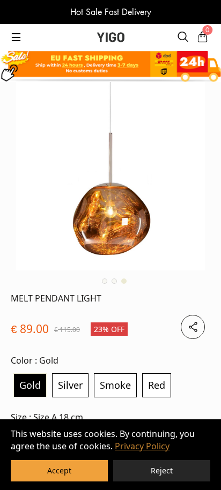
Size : (47, 417)
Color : (34, 360)
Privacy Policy (142, 446)
